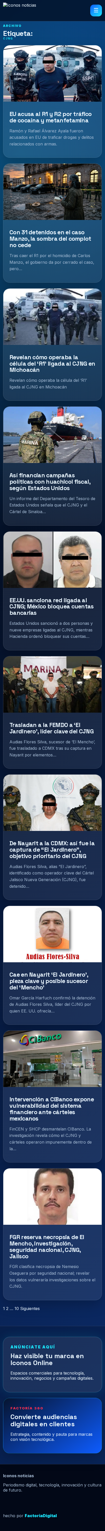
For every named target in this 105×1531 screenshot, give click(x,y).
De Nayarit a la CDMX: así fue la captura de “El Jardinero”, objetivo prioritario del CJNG (52, 849)
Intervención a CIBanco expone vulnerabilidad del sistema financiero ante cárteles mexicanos (51, 1108)
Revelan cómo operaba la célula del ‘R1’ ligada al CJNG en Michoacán (52, 363)
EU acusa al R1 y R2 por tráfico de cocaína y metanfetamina (50, 117)
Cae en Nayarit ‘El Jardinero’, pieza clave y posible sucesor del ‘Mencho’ (48, 981)
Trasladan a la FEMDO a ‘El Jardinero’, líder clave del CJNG (51, 728)
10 (17, 1308)
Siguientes (30, 1308)
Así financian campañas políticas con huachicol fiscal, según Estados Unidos (49, 481)
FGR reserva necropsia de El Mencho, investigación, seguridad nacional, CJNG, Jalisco (46, 1246)
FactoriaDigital (41, 1515)
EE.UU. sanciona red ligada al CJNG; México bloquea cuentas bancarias (51, 606)
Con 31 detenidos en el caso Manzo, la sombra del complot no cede (50, 238)
